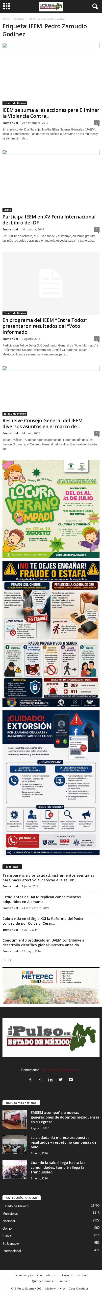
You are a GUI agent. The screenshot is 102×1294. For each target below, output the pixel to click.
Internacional (11, 1251)
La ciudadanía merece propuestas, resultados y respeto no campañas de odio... (63, 1142)
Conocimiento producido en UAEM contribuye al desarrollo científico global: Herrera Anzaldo (43, 942)
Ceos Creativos (78, 1288)
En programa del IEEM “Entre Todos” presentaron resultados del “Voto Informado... (44, 326)
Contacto (64, 1281)
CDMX (7, 210)
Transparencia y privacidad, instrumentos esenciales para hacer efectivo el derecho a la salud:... (48, 877)
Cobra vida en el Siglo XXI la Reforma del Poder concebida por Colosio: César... (43, 921)
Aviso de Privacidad (75, 1275)
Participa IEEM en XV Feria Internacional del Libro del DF (49, 220)
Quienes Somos (42, 1281)
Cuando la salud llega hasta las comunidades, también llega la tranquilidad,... (58, 1167)
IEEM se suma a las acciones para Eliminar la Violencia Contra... (50, 113)
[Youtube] (71, 1080)
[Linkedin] (52, 1080)
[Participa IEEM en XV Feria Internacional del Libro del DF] (51, 181)
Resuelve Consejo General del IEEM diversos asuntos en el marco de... (42, 423)
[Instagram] (41, 1080)
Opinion (7, 1228)
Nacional (8, 1221)
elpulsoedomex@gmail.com (61, 1070)
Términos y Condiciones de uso (35, 1275)
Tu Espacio (10, 1243)
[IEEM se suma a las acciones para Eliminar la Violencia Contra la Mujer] (51, 74)
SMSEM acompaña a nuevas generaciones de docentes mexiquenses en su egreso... (65, 1117)
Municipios (10, 1213)
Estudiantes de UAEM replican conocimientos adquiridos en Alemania (41, 899)
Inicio (5, 18)
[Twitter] (62, 1080)
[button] (94, 6)
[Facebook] (31, 1080)
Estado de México (15, 103)
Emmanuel (10, 123)
